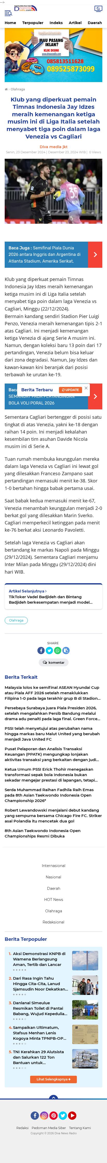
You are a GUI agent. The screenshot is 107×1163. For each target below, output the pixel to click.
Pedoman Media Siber (49, 1128)
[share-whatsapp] (57, 650)
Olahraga (16, 620)
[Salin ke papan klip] (66, 650)
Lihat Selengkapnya (52, 1079)
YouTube (75, 1122)
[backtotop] (53, 1099)
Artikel (75, 22)
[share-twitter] (49, 650)
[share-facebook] (41, 650)
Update (72, 390)
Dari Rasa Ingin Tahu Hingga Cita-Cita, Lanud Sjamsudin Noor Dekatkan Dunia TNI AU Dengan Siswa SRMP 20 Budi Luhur (39, 984)
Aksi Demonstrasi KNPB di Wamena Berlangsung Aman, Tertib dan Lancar (39, 959)
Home (10, 22)
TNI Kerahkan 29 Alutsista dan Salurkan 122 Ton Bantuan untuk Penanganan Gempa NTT (38, 1057)
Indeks (56, 22)
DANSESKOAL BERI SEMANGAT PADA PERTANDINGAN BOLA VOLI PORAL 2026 (42, 396)
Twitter (65, 1122)
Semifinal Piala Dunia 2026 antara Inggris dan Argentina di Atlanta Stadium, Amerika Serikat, (45, 254)
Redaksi (22, 1128)
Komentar (56, 662)
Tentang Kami (80, 1128)
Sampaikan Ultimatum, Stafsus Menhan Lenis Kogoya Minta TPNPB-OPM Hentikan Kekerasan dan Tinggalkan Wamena (40, 1033)
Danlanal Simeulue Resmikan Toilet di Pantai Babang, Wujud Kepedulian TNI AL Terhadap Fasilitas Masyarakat (40, 1008)
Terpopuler (32, 22)
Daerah (95, 22)
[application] (53, 1158)
